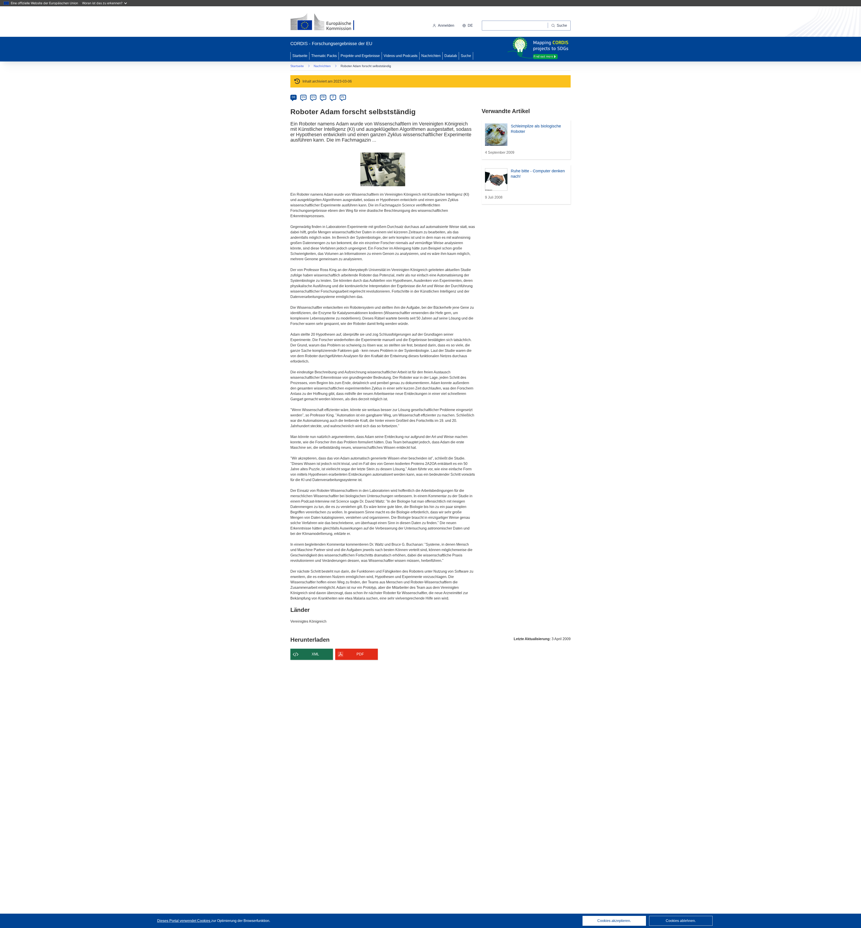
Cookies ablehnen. (681, 921)
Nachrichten (431, 56)
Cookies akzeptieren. (614, 921)
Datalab (450, 56)
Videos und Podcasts (400, 56)
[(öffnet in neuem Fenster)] (326, 22)
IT (333, 97)
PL (343, 97)
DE (294, 97)
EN (303, 97)
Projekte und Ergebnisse (360, 56)
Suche (466, 56)
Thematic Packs (324, 56)
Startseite (299, 56)
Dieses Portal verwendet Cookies (184, 921)
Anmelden (446, 25)
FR (323, 97)
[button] (467, 26)
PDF (360, 654)
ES (313, 97)
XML (315, 654)
